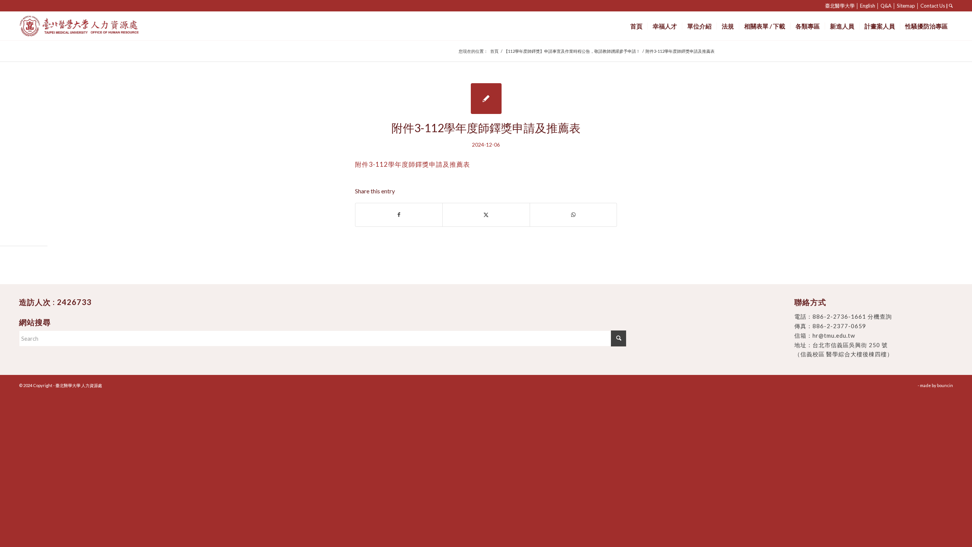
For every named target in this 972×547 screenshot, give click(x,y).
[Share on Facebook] (398, 214)
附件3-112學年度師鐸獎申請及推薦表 (412, 164)
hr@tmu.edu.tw (834, 335)
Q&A (886, 6)
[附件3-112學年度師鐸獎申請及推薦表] (486, 98)
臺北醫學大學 (840, 6)
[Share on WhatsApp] (573, 214)
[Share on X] (486, 214)
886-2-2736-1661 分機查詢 (852, 316)
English (867, 6)
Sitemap (906, 6)
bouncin (945, 385)
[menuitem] (636, 26)
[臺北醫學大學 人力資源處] (95, 26)
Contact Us (932, 6)
